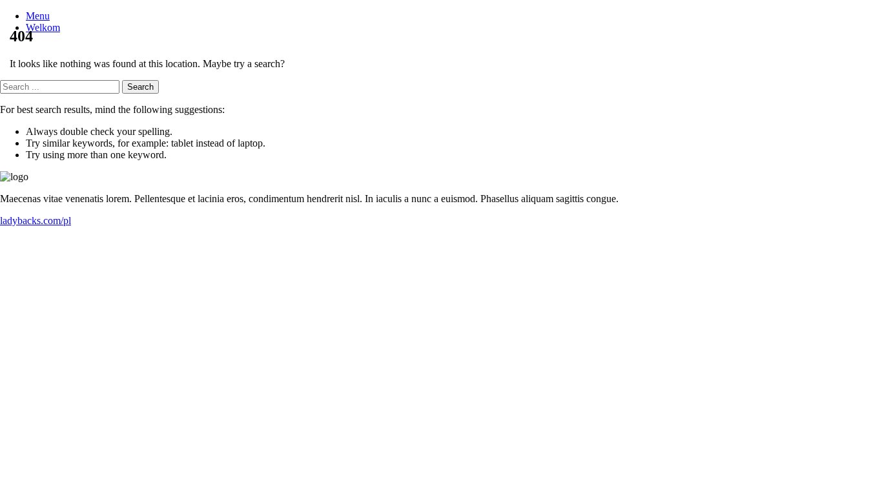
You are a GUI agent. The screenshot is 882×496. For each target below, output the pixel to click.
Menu (38, 15)
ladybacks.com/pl (35, 220)
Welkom (43, 27)
